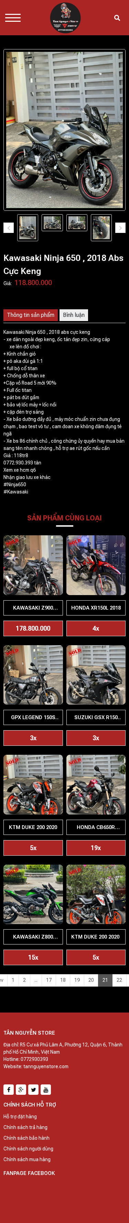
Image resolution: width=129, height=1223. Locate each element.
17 (49, 980)
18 (63, 980)
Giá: (7, 283)
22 (119, 980)
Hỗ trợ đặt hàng (20, 1116)
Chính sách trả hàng (25, 1127)
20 (91, 980)
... (35, 980)
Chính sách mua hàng (27, 1159)
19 (77, 980)
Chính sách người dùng (28, 1148)
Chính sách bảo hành (26, 1138)
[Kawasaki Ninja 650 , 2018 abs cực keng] (27, 227)
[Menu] (13, 18)
